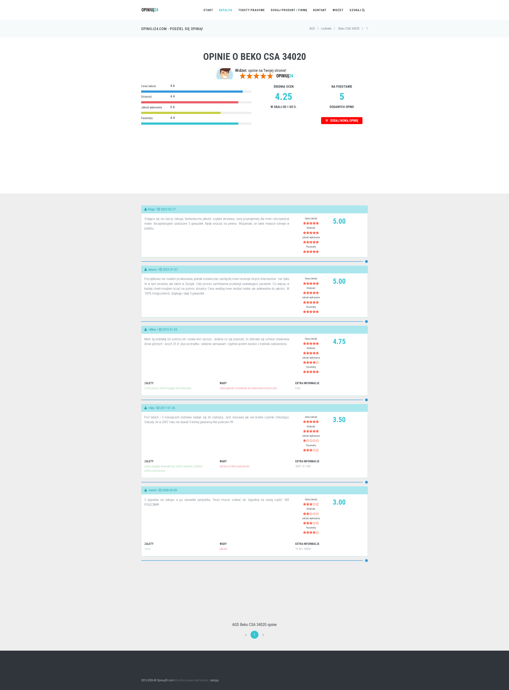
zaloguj (214, 680)
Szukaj (356, 10)
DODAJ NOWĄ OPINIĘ (343, 120)
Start (208, 10)
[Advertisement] (254, 154)
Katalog (225, 10)
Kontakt (320, 10)
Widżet (338, 10)
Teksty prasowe (251, 10)
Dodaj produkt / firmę (289, 10)
